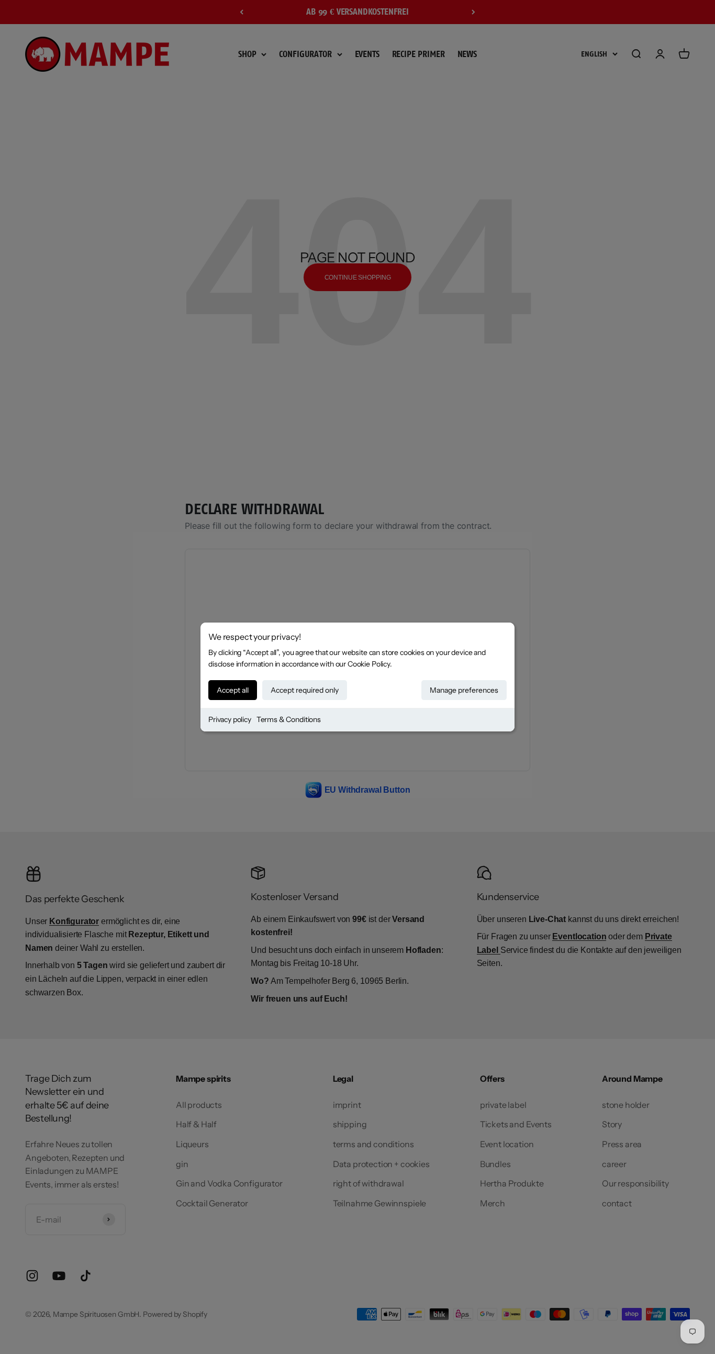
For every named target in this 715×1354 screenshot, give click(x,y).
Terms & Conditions (288, 719)
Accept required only (305, 690)
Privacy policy (229, 719)
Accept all (233, 690)
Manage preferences (464, 690)
